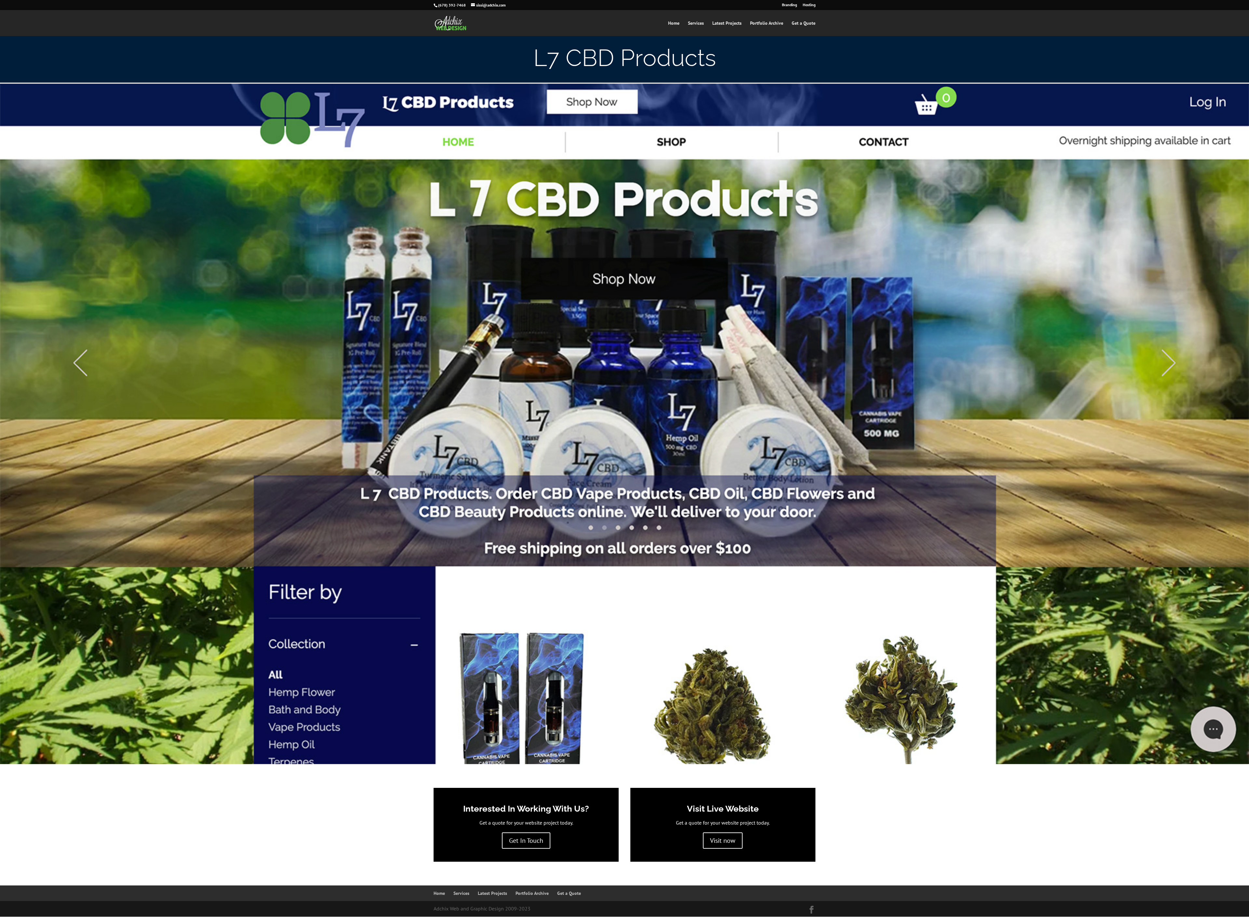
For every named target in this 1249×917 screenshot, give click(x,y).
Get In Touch (526, 840)
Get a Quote (803, 23)
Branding (789, 5)
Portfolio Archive (766, 23)
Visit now (722, 840)
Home (673, 23)
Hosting (809, 5)
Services (696, 23)
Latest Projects (727, 23)
